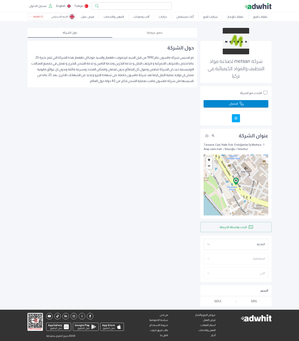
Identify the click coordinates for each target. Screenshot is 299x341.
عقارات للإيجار (235, 16)
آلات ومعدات (141, 16)
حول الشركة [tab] (70, 32)
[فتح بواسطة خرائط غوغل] (207, 135)
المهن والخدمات (114, 16)
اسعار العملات (208, 325)
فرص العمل (209, 320)
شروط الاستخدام (159, 325)
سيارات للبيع (210, 16)
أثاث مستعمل (185, 16)
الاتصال (233, 103)
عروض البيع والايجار (205, 315)
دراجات (163, 16)
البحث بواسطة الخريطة (233, 227)
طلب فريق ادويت (159, 330)
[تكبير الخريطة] (213, 135)
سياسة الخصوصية (158, 320)
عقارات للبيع (260, 16)
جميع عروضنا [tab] (155, 32)
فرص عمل (87, 16)
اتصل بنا (164, 335)
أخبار (213, 335)
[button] (236, 181)
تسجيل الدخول (38, 6)
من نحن (164, 315)
